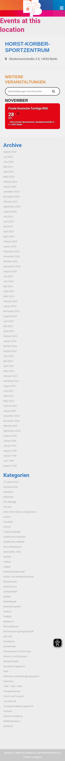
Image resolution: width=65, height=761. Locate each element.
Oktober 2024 (10, 261)
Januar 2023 (9, 341)
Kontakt (26, 757)
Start (5, 671)
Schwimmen (9, 646)
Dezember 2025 (11, 191)
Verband (7, 711)
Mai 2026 (8, 166)
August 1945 (10, 465)
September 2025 (11, 206)
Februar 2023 (10, 336)
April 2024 (8, 291)
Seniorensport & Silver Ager (17, 651)
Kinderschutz (10, 581)
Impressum (9, 753)
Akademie (8, 492)
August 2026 (10, 151)
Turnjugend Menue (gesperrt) (18, 706)
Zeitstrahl (8, 726)
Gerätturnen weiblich (13, 541)
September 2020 (11, 430)
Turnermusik (9, 701)
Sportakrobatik (10, 661)
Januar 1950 (9, 455)
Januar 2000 (9, 440)
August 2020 (10, 435)
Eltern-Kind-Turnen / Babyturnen (19, 512)
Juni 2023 (8, 321)
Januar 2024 (9, 306)
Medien (7, 596)
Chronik (7, 507)
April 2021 (8, 396)
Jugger (7, 566)
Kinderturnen (10, 586)
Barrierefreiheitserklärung (49, 753)
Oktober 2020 (10, 426)
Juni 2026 (8, 161)
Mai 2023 (8, 326)
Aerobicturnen (10, 487)
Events (6, 517)
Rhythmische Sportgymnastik (18, 631)
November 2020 (11, 421)
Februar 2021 (10, 406)
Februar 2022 (10, 376)
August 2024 (10, 271)
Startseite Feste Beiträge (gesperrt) (21, 676)
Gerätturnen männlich (14, 536)
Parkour (7, 611)
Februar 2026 (10, 181)
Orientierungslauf (12, 606)
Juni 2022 (8, 356)
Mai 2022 (8, 361)
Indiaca (7, 561)
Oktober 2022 (10, 346)
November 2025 (11, 196)
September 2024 (11, 266)
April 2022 (8, 366)
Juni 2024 (8, 281)
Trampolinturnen (11, 691)
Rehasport (8, 621)
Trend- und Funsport (13, 696)
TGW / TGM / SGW (12, 686)
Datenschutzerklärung (26, 753)
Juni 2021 (8, 391)
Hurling (7, 556)
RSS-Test (7, 636)
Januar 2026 (9, 186)
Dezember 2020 (11, 416)
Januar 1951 (9, 445)
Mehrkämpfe (9, 601)
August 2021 (10, 386)
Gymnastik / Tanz (12, 551)
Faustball (8, 522)
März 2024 (8, 296)
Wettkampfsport (11, 721)
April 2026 (8, 171)
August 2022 (10, 351)
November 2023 (11, 311)
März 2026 (8, 176)
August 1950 (10, 450)
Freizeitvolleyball (11, 531)
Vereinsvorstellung (12, 716)
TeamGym (8, 681)
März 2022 (8, 371)
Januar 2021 (9, 411)
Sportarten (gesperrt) (14, 666)
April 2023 (8, 331)
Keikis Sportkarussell (13, 571)
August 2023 (10, 316)
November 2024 (11, 256)
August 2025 (10, 211)
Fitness (7, 526)
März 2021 (8, 401)
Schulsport (8, 641)
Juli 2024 (8, 276)
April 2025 (8, 231)
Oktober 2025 (10, 201)
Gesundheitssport (12, 546)
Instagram (37, 757)
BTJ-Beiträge (9, 502)
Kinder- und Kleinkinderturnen (18, 576)
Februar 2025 (10, 241)
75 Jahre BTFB (10, 482)
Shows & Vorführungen (15, 656)
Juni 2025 (8, 221)
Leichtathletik (10, 591)
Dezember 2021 (11, 381)
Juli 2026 (8, 156)
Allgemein (8, 497)
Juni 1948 (8, 460)
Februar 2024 (10, 301)
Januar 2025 (9, 246)
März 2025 (8, 236)
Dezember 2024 (11, 251)
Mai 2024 (8, 286)
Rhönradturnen (11, 626)
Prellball (7, 616)
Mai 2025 (8, 226)
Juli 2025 (8, 216)
